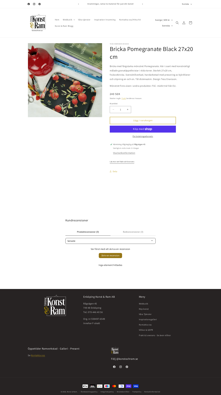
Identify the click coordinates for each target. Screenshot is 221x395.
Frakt (124, 98)
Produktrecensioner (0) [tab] (88, 232)
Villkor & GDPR (146, 330)
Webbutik (143, 303)
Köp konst (144, 308)
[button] (68, 19)
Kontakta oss (145, 324)
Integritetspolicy (107, 392)
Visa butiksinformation (124, 152)
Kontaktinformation (152, 392)
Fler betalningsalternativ (143, 136)
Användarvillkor (123, 392)
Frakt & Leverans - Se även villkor (155, 335)
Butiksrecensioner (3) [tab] (133, 232)
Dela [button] (115, 171)
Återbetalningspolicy (89, 392)
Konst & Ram (72, 392)
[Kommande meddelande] (142, 4)
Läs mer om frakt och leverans (122, 161)
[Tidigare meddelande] (78, 4)
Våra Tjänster (145, 314)
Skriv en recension (110, 255)
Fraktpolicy (136, 392)
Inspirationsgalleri (148, 319)
